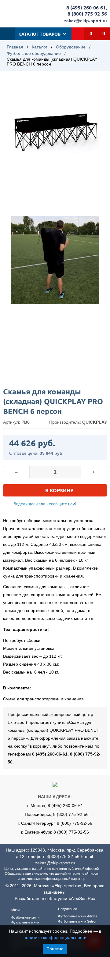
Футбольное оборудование (34, 53)
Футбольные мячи (25, 917)
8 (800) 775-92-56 (87, 13)
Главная (15, 46)
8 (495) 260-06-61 (86, 7)
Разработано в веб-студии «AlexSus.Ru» (55, 898)
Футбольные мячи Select (77, 921)
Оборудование (71, 46)
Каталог (39, 46)
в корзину (59, 490)
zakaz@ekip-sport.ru (85, 20)
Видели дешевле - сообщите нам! (44, 504)
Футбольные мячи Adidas (77, 916)
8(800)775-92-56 (62, 856)
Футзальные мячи (25, 922)
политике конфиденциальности (55, 937)
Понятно (55, 948)
